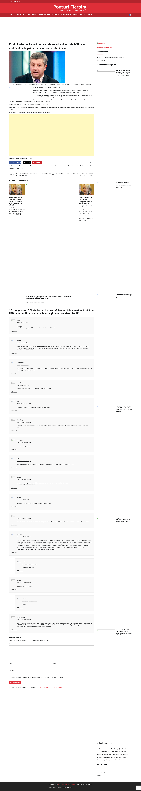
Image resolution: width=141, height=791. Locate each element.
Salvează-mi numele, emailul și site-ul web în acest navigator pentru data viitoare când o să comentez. (37, 677)
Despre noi (99, 770)
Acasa (12, 14)
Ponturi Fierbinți (70, 7)
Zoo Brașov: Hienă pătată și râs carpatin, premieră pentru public (112, 757)
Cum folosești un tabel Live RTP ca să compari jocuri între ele (111, 748)
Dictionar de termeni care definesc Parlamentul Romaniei (110, 57)
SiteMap (99, 775)
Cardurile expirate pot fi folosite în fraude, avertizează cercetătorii (112, 754)
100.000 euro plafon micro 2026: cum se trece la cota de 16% (111, 751)
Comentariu (12, 643)
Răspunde (14, 331)
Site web (11, 670)
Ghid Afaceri (20, 14)
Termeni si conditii (101, 772)
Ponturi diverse (66, 14)
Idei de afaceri (31, 14)
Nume (10, 663)
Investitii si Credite (44, 14)
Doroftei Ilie (20, 440)
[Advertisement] (70, 28)
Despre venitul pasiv (101, 60)
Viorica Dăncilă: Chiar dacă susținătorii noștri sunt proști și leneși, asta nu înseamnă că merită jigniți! (86, 202)
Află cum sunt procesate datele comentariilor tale (49, 687)
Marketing (55, 14)
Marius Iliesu (20, 534)
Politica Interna (19, 168)
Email (54, 663)
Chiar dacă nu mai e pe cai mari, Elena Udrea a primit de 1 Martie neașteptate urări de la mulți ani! (48, 297)
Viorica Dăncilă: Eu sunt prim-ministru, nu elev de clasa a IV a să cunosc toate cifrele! (16, 201)
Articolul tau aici (79, 14)
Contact (89, 14)
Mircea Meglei (20, 420)
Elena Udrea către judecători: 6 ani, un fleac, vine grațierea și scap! (124, 296)
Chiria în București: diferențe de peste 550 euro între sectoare (111, 760)
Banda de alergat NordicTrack (104, 47)
